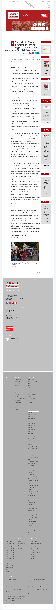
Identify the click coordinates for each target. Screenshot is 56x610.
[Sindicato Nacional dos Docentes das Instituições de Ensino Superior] (9, 328)
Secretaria (17, 385)
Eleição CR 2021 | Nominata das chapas (32, 510)
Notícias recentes (32, 414)
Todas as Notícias (32, 437)
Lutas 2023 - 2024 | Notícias (33, 443)
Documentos (31, 377)
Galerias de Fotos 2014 (35, 549)
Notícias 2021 (31, 425)
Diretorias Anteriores (17, 395)
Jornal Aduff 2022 (10, 543)
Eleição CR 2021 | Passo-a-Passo (32, 515)
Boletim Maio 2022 (46, 93)
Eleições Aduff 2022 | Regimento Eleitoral (33, 487)
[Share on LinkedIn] (38, 53)
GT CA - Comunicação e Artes (35, 586)
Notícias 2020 (31, 427)
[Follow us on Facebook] (35, 24)
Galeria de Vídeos (35, 547)
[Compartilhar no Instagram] (30, 53)
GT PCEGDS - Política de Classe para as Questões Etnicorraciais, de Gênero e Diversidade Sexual (15, 598)
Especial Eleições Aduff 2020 (32, 522)
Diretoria (17, 383)
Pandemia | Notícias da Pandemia (33, 471)
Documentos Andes (31, 384)
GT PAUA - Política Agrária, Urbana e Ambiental (37, 580)
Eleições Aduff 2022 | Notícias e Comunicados (33, 493)
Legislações (31, 387)
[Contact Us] (13, 303)
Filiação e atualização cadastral (20, 399)
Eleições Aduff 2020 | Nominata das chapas (33, 530)
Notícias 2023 (31, 422)
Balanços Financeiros (18, 390)
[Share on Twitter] (35, 53)
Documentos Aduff (32, 381)
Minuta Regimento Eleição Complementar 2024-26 (32, 397)
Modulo (17, 409)
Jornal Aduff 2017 (10, 550)
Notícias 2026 (31, 416)
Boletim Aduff (9, 565)
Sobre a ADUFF (19, 377)
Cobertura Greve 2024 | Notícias (32, 439)
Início (7, 377)
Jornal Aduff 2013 (10, 560)
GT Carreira (31, 584)
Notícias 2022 (31, 423)
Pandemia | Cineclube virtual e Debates (32, 467)
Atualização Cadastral (18, 403)
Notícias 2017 (31, 433)
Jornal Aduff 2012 (10, 556)
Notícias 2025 (31, 418)
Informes (20, 547)
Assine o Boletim (19, 406)
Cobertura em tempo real (33, 405)
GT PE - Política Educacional (13, 584)
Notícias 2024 (31, 420)
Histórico (17, 381)
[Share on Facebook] (33, 53)
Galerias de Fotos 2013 (35, 553)
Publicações (9, 538)
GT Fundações (9, 586)
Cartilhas (8, 563)
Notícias (30, 410)
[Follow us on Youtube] (39, 24)
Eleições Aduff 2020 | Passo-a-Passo (33, 526)
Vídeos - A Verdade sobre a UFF (36, 544)
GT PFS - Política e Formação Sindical (37, 589)
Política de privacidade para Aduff (32, 390)
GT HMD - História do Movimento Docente (14, 590)
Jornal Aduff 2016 (10, 552)
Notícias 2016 (31, 435)
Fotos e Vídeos (34, 538)
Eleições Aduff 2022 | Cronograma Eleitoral (33, 482)
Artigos (7, 569)
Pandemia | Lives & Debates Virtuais (33, 462)
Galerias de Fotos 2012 (35, 557)
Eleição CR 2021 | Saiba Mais (32, 518)
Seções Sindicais (19, 392)
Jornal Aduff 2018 (10, 548)
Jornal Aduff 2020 (10, 545)
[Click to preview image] (25, 251)
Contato (17, 407)
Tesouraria (17, 387)
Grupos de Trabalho (11, 576)
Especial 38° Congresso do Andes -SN (33, 457)
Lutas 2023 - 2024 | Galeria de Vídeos (33, 447)
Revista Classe (9, 562)
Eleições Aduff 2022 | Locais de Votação (33, 504)
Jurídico (20, 538)
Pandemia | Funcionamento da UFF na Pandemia (32, 476)
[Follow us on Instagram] (43, 24)
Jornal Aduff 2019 (10, 547)
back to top (37, 272)
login (5, 606)
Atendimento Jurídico (21, 544)
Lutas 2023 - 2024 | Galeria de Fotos (33, 451)
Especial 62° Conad (32, 454)
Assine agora (46, 166)
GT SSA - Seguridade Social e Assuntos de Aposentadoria (38, 592)
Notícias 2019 (31, 429)
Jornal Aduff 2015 (10, 554)
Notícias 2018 (31, 431)
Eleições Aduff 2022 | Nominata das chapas (33, 498)
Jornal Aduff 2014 (10, 558)
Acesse (46, 123)
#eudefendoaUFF (10, 567)
